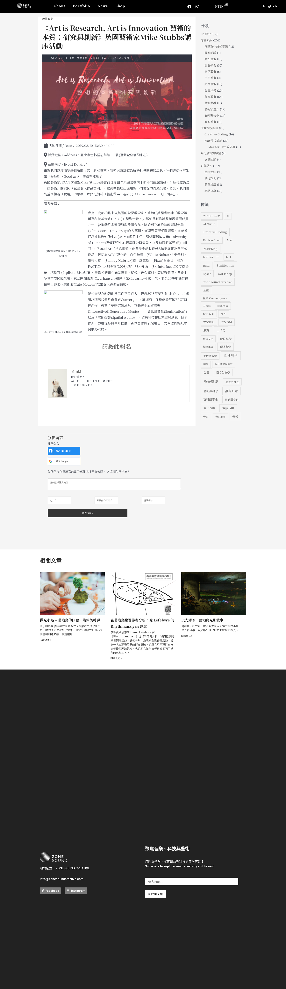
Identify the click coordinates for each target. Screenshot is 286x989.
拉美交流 (208, 339)
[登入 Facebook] (51, 451)
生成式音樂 (210, 356)
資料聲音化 (211, 115)
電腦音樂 (228, 408)
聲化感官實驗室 (211, 153)
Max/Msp (211, 248)
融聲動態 (48, 19)
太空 (223, 314)
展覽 (206, 330)
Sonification (225, 265)
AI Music (209, 224)
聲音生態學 (223, 372)
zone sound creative (217, 282)
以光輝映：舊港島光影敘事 (202, 619)
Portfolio (81, 6)
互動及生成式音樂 (216, 46)
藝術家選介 (211, 109)
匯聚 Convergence (215, 298)
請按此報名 (116, 346)
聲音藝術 (210, 97)
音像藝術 (210, 122)
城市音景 (208, 314)
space (207, 274)
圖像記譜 (210, 53)
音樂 (235, 416)
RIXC (206, 265)
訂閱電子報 (155, 894)
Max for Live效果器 (221, 147)
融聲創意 (231, 391)
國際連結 (210, 172)
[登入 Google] (51, 461)
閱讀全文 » (45, 639)
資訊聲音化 (232, 399)
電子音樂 (209, 408)
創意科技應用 (209, 128)
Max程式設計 (213, 141)
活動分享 (210, 191)
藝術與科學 (211, 391)
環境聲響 (225, 347)
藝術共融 (210, 103)
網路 (205, 364)
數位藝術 (226, 339)
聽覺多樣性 (232, 382)
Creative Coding (216, 134)
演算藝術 (210, 71)
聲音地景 (210, 90)
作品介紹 (206, 40)
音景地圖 (220, 417)
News (103, 6)
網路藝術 (210, 84)
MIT (228, 257)
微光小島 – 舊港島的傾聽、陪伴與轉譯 (70, 619)
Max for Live (211, 257)
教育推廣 (210, 184)
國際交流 (222, 306)
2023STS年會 (211, 216)
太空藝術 (210, 59)
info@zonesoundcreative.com (61, 879)
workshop (225, 274)
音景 (206, 417)
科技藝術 (230, 355)
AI (227, 216)
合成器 (207, 306)
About (59, 6)
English (270, 6)
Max (229, 240)
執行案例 (210, 178)
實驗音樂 (226, 322)
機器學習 (210, 65)
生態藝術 (210, 78)
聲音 (206, 372)
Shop (120, 6)
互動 (206, 290)
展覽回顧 (210, 159)
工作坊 (221, 330)
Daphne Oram (211, 240)
